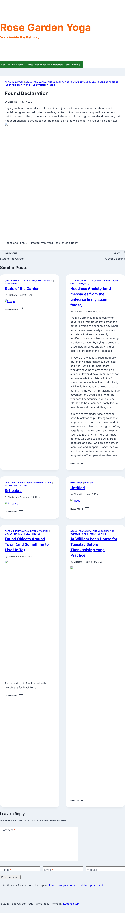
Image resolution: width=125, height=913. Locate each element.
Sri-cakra (13, 490)
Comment (8, 830)
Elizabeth (12, 102)
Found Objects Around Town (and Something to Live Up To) (27, 544)
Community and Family (83, 82)
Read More (14, 309)
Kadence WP (71, 903)
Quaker (102, 534)
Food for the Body (42, 281)
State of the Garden (12, 256)
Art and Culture (14, 82)
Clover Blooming (115, 256)
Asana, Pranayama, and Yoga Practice (47, 82)
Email (48, 869)
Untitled (77, 488)
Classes (29, 64)
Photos (51, 85)
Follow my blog (72, 64)
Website (92, 869)
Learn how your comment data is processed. (76, 885)
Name (6, 869)
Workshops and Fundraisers (49, 64)
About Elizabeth (15, 64)
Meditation (39, 85)
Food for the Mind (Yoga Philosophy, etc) (28, 483)
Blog (3, 64)
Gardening (11, 283)
